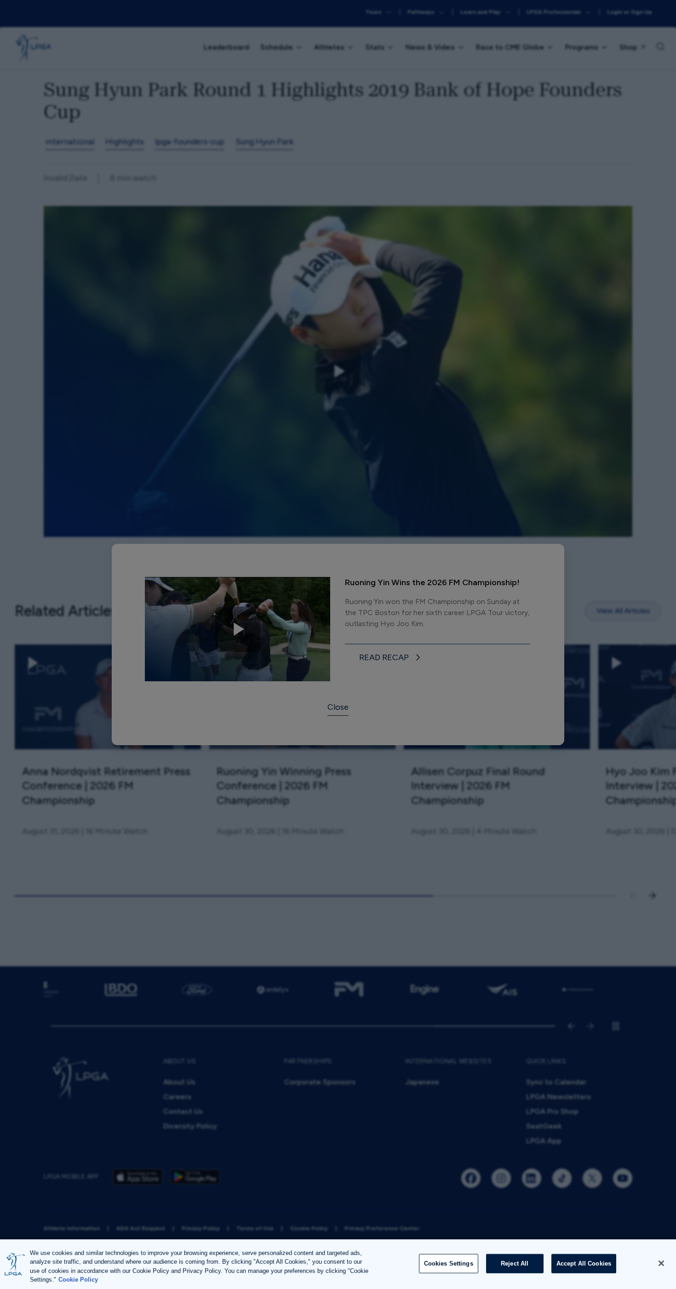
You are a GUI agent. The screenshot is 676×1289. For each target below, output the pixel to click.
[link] (391, 658)
